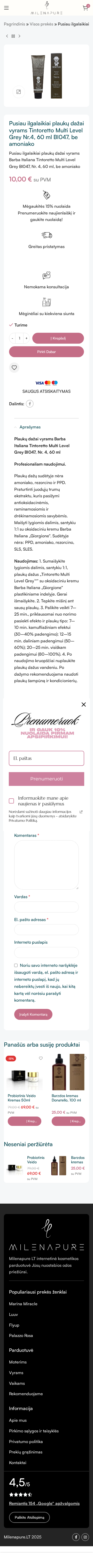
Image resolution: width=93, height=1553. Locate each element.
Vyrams (16, 1372)
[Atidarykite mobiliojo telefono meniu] (6, 8)
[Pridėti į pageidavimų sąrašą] (14, 367)
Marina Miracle (23, 1303)
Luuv (13, 1314)
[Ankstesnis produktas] (7, 36)
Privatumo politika (26, 1441)
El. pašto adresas (31, 919)
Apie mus (18, 1420)
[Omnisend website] (46, 843)
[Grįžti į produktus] (13, 36)
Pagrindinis (14, 24)
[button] (24, 1121)
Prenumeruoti (46, 779)
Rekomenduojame (26, 1393)
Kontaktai (17, 1462)
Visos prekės (41, 24)
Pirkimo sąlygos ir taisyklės (34, 1430)
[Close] (84, 704)
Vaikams (17, 1383)
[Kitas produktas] (19, 36)
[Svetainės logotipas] (46, 7)
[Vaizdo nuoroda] (46, 1234)
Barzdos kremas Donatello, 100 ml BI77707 (66, 1100)
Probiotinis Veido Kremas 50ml (22, 1097)
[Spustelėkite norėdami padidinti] (19, 92)
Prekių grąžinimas (25, 1451)
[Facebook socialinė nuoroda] (30, 404)
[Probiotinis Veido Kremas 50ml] (24, 1072)
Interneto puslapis (31, 942)
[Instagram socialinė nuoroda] (85, 1537)
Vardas (22, 896)
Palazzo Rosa (21, 1335)
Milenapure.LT (18, 1536)
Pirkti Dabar (46, 351)
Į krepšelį (58, 338)
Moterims (18, 1362)
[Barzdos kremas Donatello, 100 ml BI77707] (68, 1072)
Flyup (14, 1325)
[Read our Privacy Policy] (81, 812)
